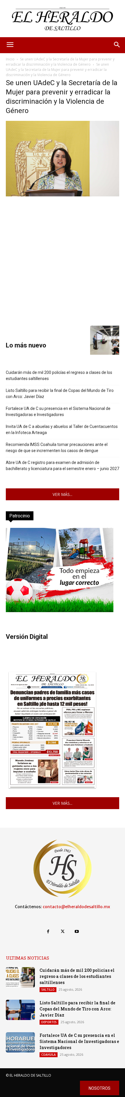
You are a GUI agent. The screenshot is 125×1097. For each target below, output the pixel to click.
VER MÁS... (62, 494)
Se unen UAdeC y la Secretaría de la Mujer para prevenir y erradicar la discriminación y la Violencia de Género (60, 62)
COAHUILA (48, 1055)
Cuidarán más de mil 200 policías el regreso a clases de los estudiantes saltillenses (59, 375)
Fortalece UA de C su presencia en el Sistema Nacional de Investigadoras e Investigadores (58, 411)
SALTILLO (48, 989)
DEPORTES (49, 1022)
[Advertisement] (62, 260)
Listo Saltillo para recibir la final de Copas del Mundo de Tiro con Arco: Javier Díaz (60, 393)
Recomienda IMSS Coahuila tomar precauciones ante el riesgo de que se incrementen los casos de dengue (57, 447)
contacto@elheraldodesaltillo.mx (76, 906)
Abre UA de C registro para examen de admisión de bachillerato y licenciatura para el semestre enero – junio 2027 (62, 465)
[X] (62, 931)
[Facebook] (48, 931)
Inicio (10, 59)
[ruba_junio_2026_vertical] (59, 610)
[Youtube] (77, 931)
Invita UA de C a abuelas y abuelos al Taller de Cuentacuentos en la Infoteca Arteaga (62, 429)
